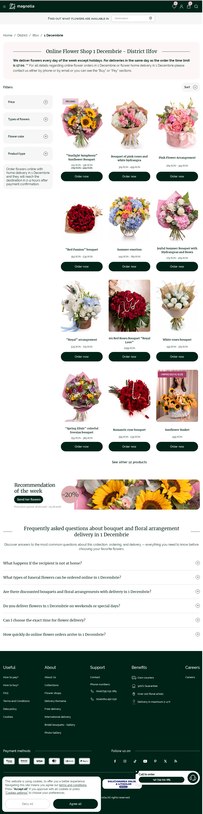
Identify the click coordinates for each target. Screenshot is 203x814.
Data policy (10, 708)
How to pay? (10, 677)
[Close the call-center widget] (136, 771)
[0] (174, 7)
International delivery (58, 716)
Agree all (75, 803)
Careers (190, 677)
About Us (50, 677)
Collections (51, 685)
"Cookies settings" (16, 792)
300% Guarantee (148, 685)
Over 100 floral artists (150, 693)
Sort (187, 87)
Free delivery (53, 708)
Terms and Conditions (16, 701)
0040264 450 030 (106, 699)
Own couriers (146, 677)
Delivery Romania (55, 701)
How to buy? (10, 685)
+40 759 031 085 (161, 779)
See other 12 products (129, 462)
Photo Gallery (53, 732)
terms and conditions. (73, 785)
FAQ (5, 693)
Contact (95, 677)
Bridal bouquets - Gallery (60, 724)
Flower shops (53, 693)
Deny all (27, 803)
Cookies (8, 716)
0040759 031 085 (106, 691)
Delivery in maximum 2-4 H (154, 701)
